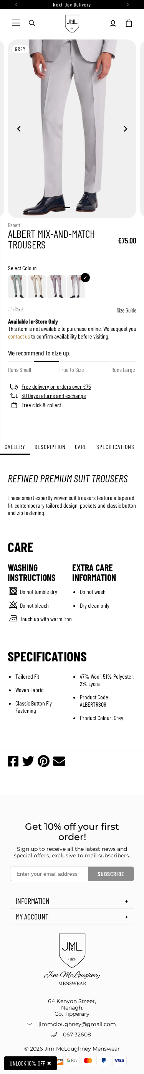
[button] (128, 23)
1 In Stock (15, 309)
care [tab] (81, 446)
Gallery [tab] (15, 446)
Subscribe (111, 873)
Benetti (15, 225)
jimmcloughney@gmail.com (77, 1024)
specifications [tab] (115, 446)
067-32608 (77, 1034)
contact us (19, 335)
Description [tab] (50, 446)
